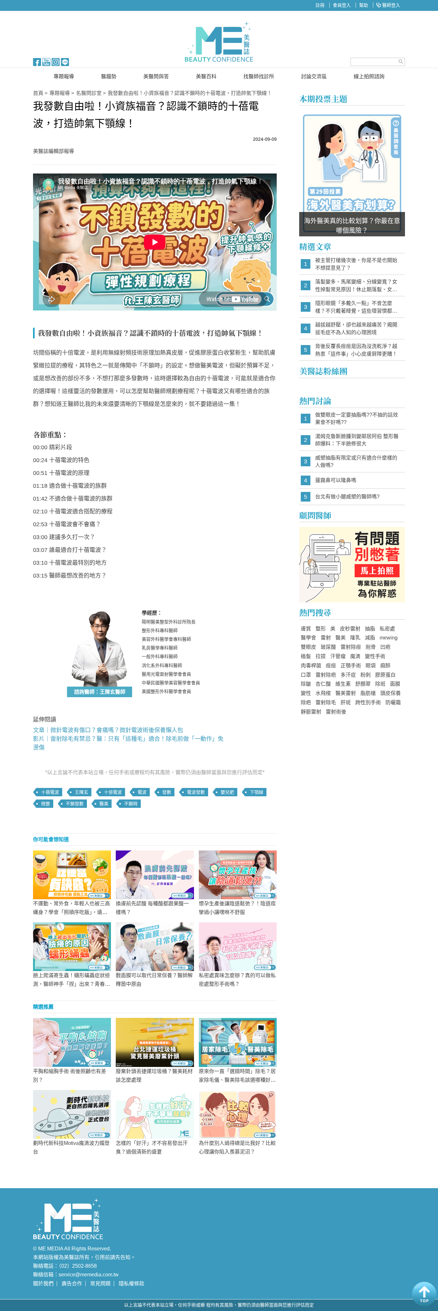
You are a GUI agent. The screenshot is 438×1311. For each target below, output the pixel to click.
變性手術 (375, 656)
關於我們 (43, 1283)
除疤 (306, 702)
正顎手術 (351, 665)
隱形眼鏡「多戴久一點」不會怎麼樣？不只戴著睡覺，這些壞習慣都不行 (356, 307)
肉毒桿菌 (311, 665)
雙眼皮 (308, 647)
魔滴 (355, 656)
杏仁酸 (323, 684)
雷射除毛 (326, 702)
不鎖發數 (75, 803)
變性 (306, 693)
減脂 (370, 637)
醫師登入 (390, 5)
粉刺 (365, 675)
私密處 (387, 628)
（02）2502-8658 (78, 1266)
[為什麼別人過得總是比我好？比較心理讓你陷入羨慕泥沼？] (238, 1113)
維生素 (343, 684)
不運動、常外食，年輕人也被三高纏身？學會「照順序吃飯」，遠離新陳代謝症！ (71, 912)
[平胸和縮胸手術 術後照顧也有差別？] (72, 1042)
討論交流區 (314, 76)
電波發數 (196, 792)
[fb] (37, 61)
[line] (65, 61)
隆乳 (355, 637)
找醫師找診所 (258, 76)
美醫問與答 (156, 76)
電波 (142, 792)
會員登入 (342, 5)
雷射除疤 (326, 675)
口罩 (306, 675)
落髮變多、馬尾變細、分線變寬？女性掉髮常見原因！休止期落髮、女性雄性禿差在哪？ (356, 286)
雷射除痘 (351, 647)
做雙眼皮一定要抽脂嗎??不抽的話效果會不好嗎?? (356, 418)
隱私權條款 (131, 1283)
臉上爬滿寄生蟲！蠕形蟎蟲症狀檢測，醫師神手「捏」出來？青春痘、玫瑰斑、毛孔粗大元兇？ (71, 984)
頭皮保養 (390, 693)
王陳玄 (81, 792)
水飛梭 (323, 693)
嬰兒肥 (227, 792)
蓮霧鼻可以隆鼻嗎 (335, 480)
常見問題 (100, 1283)
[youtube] (46, 61)
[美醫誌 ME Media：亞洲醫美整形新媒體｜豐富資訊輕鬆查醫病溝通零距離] (219, 41)
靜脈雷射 (311, 712)
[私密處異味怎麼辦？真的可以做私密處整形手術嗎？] (238, 946)
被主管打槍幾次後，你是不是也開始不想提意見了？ (356, 264)
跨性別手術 (368, 702)
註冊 (320, 5)
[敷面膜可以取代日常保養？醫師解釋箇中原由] (155, 946)
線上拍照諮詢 (369, 76)
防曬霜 (393, 702)
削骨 (371, 647)
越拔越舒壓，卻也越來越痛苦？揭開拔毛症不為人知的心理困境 (356, 328)
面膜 (395, 684)
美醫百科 (206, 76)
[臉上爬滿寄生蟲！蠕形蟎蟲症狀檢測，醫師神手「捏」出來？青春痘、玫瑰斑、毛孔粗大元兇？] (72, 946)
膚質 (306, 628)
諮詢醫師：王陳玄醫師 (99, 692)
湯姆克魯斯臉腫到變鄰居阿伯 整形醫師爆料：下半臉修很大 (357, 440)
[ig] (56, 61)
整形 (321, 628)
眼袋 (371, 665)
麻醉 (385, 665)
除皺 (306, 684)
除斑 (380, 684)
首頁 (38, 93)
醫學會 (308, 637)
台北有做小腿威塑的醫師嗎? (347, 496)
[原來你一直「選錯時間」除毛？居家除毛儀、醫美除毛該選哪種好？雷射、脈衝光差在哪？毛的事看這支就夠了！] (238, 1042)
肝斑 (346, 702)
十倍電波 (113, 792)
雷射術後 (336, 712)
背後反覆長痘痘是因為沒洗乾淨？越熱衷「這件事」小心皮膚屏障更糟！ (356, 350)
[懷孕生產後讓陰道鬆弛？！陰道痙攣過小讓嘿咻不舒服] (238, 874)
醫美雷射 (345, 693)
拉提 (321, 656)
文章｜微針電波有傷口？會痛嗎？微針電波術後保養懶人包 (108, 730)
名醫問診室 (89, 93)
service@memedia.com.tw (89, 1274)
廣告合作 (72, 1283)
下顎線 (256, 792)
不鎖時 (131, 803)
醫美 (103, 803)
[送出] (401, 61)
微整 (45, 803)
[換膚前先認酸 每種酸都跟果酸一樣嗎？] (155, 874)
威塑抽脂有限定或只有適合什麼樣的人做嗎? (356, 461)
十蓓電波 (50, 792)
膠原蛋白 (385, 675)
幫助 (363, 5)
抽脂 (370, 628)
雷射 (326, 637)
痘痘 (331, 665)
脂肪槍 (368, 693)
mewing (389, 637)
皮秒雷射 (350, 628)
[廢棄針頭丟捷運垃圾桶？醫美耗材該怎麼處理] (155, 1042)
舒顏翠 (363, 684)
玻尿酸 (328, 647)
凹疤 (385, 647)
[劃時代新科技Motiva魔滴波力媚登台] (72, 1113)
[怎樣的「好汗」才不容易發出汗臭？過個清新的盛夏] (155, 1113)
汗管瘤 (338, 656)
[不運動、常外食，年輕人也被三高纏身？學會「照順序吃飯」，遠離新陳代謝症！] (72, 874)
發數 (166, 792)
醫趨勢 (108, 76)
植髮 (306, 656)
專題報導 (64, 76)
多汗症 (348, 675)
